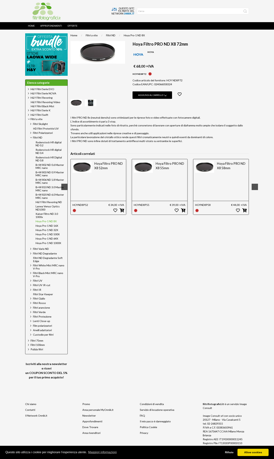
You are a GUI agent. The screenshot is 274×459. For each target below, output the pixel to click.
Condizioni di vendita (152, 404)
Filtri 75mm (37, 340)
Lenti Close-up (41, 321)
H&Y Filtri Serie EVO (42, 89)
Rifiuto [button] (229, 452)
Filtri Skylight (40, 123)
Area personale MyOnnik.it (98, 409)
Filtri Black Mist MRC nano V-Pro (48, 274)
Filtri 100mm (38, 344)
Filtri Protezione (42, 316)
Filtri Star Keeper (43, 294)
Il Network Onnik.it (36, 415)
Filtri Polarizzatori (43, 132)
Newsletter (89, 415)
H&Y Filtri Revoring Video (45, 102)
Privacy (144, 432)
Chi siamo (30, 404)
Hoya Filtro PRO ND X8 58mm (231, 166)
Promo (86, 404)
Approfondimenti (51, 25)
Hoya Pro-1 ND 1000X (48, 243)
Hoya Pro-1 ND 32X (47, 230)
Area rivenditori (91, 432)
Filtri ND (110, 35)
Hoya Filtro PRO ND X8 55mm (170, 166)
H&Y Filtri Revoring (42, 97)
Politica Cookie (148, 427)
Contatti (30, 409)
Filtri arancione (41, 307)
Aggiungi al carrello (151, 95)
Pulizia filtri (37, 349)
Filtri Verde (39, 312)
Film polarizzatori (42, 325)
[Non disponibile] (150, 73)
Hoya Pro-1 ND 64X (47, 238)
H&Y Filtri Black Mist (42, 106)
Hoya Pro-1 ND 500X (48, 234)
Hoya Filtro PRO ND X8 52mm (108, 166)
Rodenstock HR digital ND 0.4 (49, 151)
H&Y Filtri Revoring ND (49, 202)
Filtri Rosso (39, 303)
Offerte (72, 25)
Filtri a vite (92, 35)
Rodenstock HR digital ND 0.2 (49, 144)
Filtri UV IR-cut (41, 285)
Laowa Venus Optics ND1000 (48, 208)
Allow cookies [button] (253, 452)
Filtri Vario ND (41, 248)
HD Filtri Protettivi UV (46, 128)
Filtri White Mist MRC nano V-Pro (48, 267)
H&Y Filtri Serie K (41, 110)
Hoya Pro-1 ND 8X (134, 35)
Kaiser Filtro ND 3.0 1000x (47, 215)
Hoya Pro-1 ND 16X (47, 225)
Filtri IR (37, 289)
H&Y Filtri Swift (39, 114)
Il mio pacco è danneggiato (155, 421)
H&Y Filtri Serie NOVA (43, 93)
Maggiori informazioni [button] (102, 452)
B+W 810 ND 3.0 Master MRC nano (50, 189)
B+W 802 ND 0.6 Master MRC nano (50, 166)
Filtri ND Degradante (45, 253)
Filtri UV (37, 280)
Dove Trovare (90, 427)
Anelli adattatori (42, 330)
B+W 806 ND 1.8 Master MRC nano (50, 181)
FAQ (142, 415)
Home (31, 25)
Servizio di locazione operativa (157, 409)
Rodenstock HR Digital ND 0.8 (49, 159)
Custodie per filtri (43, 334)
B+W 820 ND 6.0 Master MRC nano (50, 196)
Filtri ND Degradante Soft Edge (48, 259)
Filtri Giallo (39, 298)
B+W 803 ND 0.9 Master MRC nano (50, 174)
